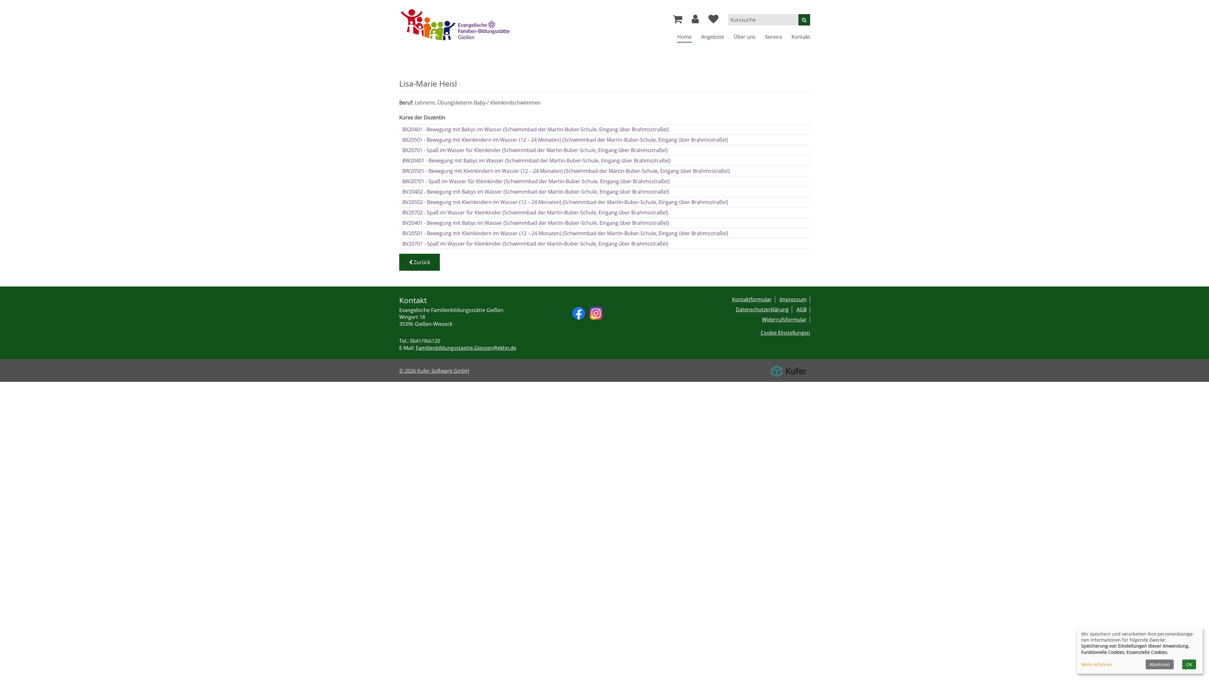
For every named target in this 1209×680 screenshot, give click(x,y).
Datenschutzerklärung (762, 309)
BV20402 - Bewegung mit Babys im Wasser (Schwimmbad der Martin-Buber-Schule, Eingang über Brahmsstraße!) (535, 191)
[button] (695, 20)
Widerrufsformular (784, 319)
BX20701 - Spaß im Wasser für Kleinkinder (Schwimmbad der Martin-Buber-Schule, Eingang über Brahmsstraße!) (535, 150)
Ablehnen (1159, 664)
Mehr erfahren (1096, 664)
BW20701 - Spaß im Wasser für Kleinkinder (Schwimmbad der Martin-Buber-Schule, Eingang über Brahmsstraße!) (536, 181)
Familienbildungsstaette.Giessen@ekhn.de (466, 347)
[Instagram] (596, 312)
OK (1189, 664)
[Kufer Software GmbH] (789, 369)
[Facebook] (578, 312)
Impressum (793, 299)
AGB (802, 309)
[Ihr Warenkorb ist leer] (677, 20)
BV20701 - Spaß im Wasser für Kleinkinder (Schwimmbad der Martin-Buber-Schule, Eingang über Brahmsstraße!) (535, 243)
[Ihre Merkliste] (713, 20)
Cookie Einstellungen (785, 332)
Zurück (421, 262)
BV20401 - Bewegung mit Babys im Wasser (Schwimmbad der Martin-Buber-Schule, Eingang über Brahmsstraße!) (535, 222)
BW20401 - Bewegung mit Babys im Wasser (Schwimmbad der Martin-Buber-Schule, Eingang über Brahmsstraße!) (536, 160)
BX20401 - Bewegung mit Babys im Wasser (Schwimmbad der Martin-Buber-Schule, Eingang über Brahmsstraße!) (535, 129)
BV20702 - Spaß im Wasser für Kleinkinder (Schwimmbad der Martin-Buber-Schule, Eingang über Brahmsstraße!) (535, 212)
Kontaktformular (752, 299)
